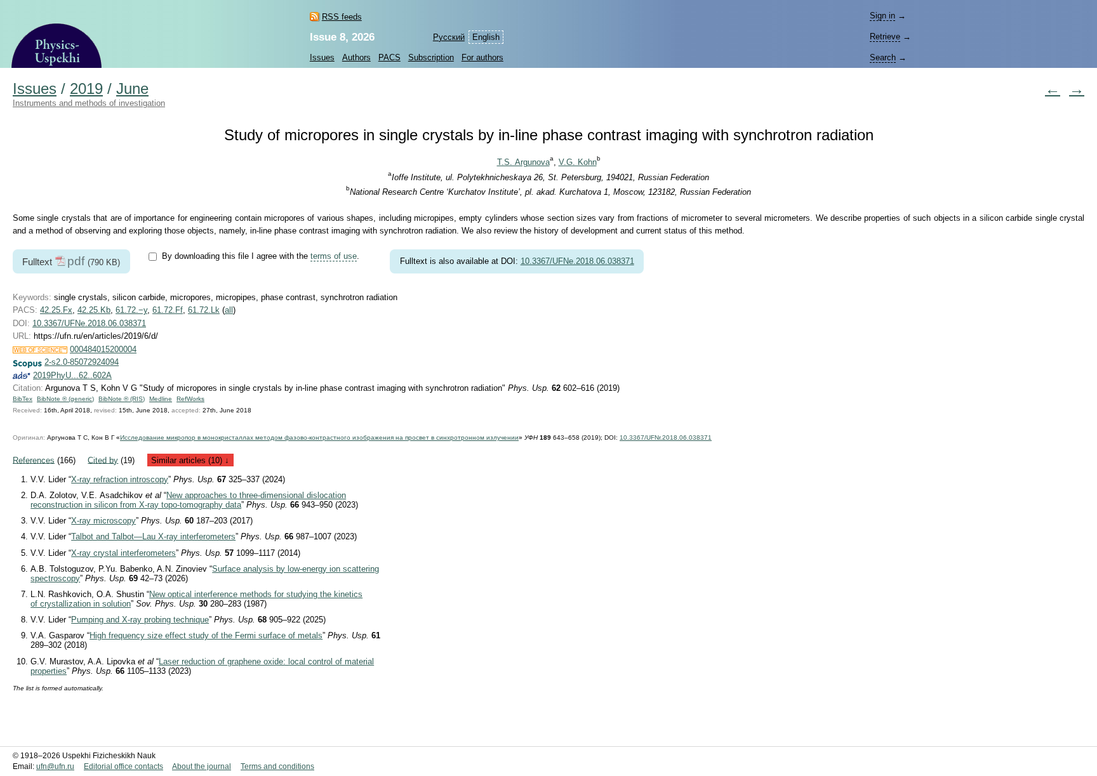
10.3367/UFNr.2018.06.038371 (666, 437)
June (132, 89)
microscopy (103, 520)
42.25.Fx (56, 310)
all (229, 310)
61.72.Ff (167, 310)
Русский (449, 37)
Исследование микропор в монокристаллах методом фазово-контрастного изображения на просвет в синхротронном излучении (319, 437)
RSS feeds (342, 17)
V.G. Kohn (578, 162)
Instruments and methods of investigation (89, 103)
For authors (482, 57)
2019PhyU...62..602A (72, 375)
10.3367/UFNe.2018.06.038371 (577, 261)
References (34, 459)
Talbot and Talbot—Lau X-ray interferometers (153, 536)
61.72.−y (131, 310)
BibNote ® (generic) (65, 398)
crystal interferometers (123, 553)
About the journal (201, 766)
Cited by (103, 459)
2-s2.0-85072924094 (81, 362)
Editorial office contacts (123, 766)
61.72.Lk (204, 310)
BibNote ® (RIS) (121, 398)
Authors (356, 57)
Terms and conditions (277, 766)
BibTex (22, 398)
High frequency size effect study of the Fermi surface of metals (206, 635)
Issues (322, 57)
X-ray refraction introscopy (119, 479)
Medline (160, 398)
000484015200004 (103, 349)
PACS (389, 57)
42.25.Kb (93, 310)
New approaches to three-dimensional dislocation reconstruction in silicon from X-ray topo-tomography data (188, 500)
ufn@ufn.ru (55, 766)
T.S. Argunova (523, 162)
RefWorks (190, 398)
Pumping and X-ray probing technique (140, 619)
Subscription (431, 57)
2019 (86, 89)
